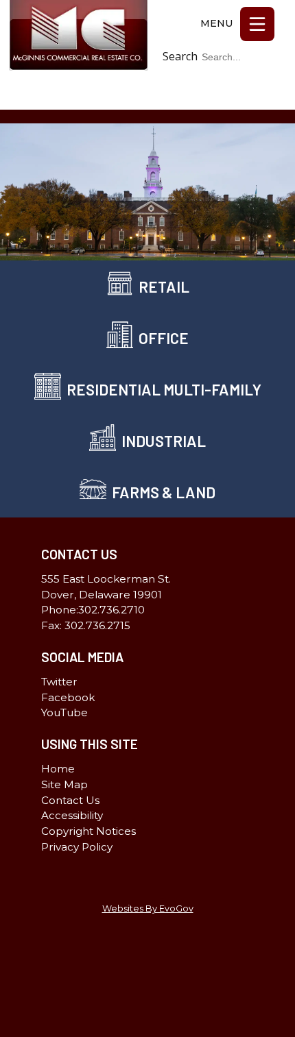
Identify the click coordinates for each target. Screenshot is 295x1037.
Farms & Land (163, 492)
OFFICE (164, 338)
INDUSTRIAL (163, 441)
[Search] (268, 77)
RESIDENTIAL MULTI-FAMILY (164, 389)
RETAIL (164, 286)
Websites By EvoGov (147, 908)
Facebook (256, 102)
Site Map (64, 784)
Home (58, 768)
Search (180, 56)
